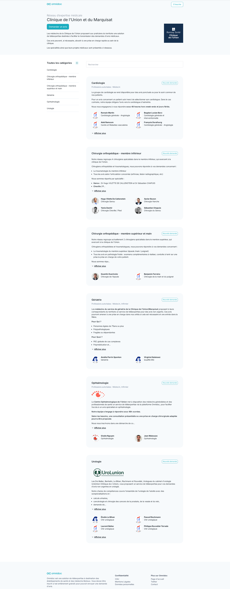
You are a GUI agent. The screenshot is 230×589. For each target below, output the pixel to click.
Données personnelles (124, 584)
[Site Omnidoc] (54, 4)
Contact (154, 584)
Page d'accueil (157, 579)
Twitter (154, 581)
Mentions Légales (122, 581)
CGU (117, 579)
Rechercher (93, 64)
